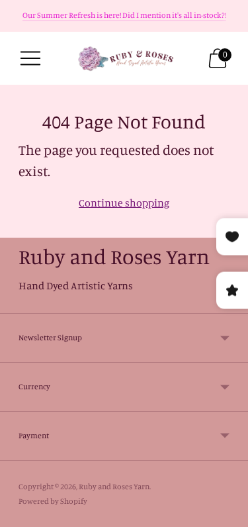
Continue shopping (124, 202)
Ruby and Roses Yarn (114, 486)
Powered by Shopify (53, 501)
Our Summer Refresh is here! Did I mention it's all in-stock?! (124, 15)
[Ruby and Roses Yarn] (124, 58)
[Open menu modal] (30, 58)
